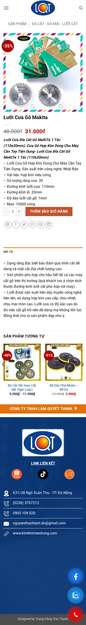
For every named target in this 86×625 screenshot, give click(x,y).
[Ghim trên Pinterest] (40, 224)
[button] (6, 7)
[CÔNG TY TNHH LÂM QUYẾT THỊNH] (43, 8)
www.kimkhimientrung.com (35, 533)
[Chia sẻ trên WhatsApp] (7, 224)
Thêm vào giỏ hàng (49, 211)
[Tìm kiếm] (81, 8)
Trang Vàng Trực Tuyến (52, 619)
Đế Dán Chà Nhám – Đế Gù (64, 387)
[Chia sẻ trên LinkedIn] (49, 224)
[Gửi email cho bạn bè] (32, 224)
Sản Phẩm (17, 24)
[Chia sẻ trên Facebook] (16, 224)
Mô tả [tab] (8, 252)
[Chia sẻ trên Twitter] (24, 224)
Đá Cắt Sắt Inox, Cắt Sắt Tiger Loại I (22, 387)
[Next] (82, 373)
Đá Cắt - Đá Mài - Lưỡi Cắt (55, 24)
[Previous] (3, 373)
